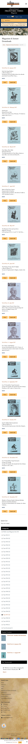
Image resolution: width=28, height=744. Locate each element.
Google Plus (6, 708)
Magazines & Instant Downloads (12, 44)
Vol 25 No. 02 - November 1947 (10, 457)
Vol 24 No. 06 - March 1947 (9, 147)
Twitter (5, 706)
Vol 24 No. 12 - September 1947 (9, 382)
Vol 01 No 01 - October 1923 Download (16, 635)
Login (21, 16)
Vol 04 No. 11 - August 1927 (13, 652)
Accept (20, 742)
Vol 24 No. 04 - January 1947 (9, 68)
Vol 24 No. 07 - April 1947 (8, 186)
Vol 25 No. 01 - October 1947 (9, 420)
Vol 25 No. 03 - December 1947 (9, 497)
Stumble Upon (6, 710)
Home (4, 44)
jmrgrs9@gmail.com (7, 717)
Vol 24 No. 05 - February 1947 (9, 107)
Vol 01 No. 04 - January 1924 (14, 644)
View (5, 82)
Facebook (5, 704)
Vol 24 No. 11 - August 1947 (8, 342)
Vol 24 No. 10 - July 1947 (8, 303)
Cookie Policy (14, 742)
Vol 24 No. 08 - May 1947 (8, 226)
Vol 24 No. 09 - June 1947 (8, 263)
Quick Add (12, 82)
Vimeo (4, 712)
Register (16, 16)
